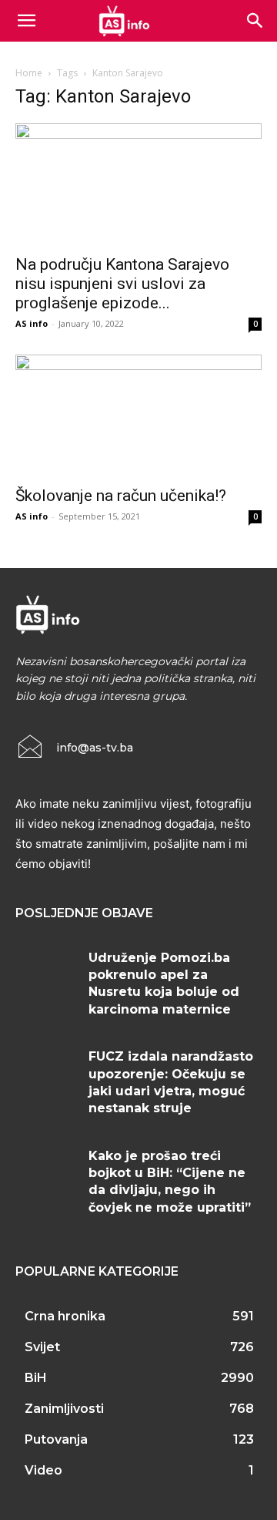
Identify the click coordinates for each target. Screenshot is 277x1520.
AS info (31, 323)
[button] (255, 21)
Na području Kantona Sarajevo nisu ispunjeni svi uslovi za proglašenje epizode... (122, 283)
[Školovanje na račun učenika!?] (138, 415)
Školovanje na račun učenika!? (120, 495)
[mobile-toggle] (26, 21)
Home (28, 72)
